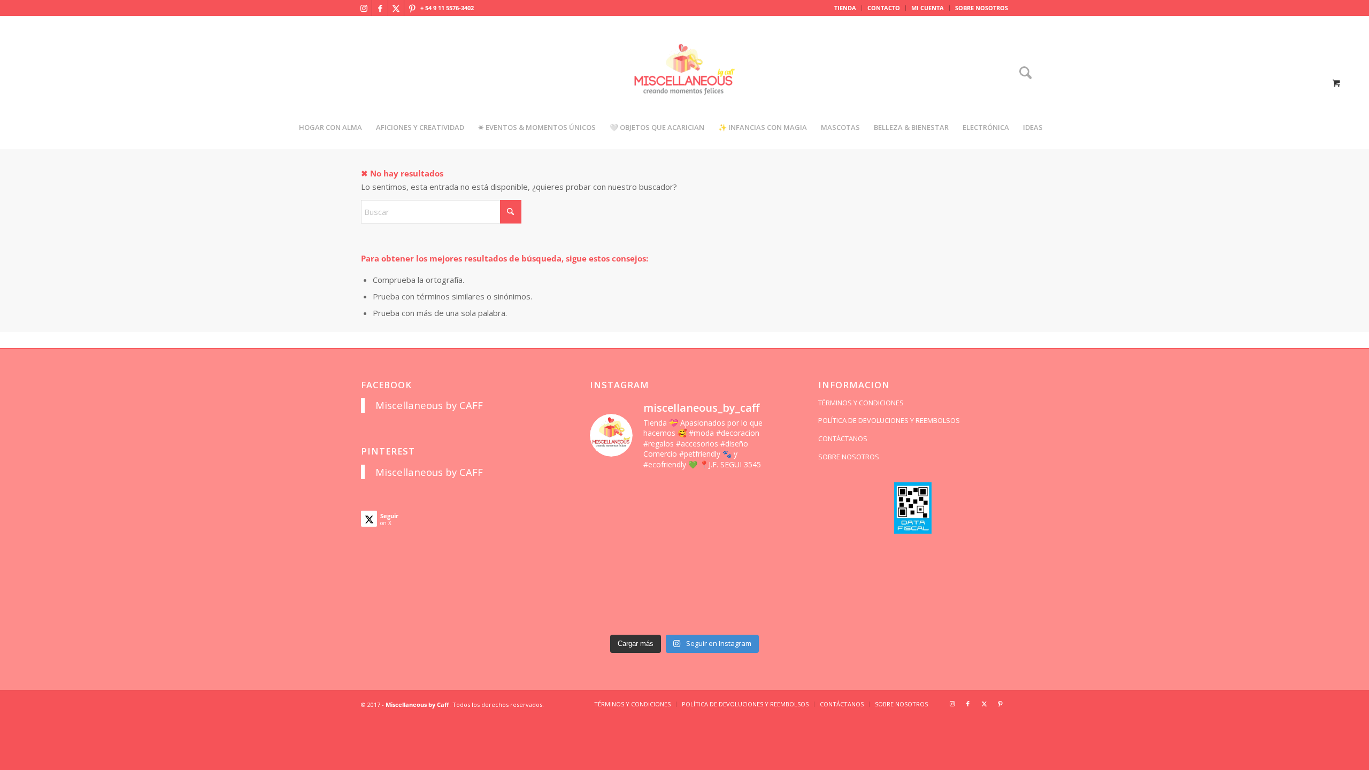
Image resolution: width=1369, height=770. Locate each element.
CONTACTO (883, 8)
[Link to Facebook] (380, 8)
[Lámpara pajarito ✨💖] (708, 584)
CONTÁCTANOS (842, 438)
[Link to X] (396, 8)
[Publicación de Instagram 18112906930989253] (708, 495)
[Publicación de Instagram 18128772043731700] (660, 554)
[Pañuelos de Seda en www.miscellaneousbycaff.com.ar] (708, 524)
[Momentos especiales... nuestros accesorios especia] (708, 554)
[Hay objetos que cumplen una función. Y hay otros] (757, 554)
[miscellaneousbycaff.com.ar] (684, 82)
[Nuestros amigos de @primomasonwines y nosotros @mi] (611, 614)
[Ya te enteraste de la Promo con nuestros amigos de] (757, 614)
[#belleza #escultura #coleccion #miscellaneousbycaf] (708, 614)
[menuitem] (845, 8)
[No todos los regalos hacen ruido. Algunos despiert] (757, 584)
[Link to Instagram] (364, 8)
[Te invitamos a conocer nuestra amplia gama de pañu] (611, 554)
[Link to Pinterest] (412, 8)
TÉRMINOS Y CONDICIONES (861, 402)
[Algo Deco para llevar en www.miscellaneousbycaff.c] (757, 524)
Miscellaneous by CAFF (429, 405)
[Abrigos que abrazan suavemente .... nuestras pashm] (660, 614)
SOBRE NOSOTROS (981, 8)
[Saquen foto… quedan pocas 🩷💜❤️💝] (611, 584)
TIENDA (845, 8)
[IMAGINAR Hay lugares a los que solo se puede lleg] (660, 584)
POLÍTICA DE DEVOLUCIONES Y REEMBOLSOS (889, 420)
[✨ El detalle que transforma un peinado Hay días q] (660, 495)
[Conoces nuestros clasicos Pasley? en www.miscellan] (757, 495)
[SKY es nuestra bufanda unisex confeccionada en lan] (611, 524)
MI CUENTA (927, 8)
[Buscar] (1022, 73)
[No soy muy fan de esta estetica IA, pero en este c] (611, 495)
